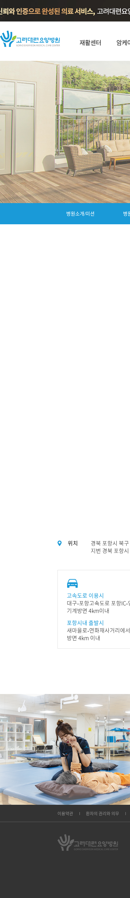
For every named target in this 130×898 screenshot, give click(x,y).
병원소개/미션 (80, 213)
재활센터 (90, 43)
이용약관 (65, 813)
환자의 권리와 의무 (102, 813)
